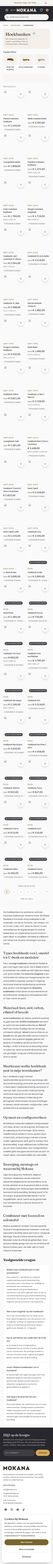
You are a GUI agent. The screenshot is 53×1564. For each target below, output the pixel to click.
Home (5, 25)
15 (46, 892)
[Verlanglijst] (41, 10)
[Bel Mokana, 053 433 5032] (46, 3)
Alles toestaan (26, 1542)
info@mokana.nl (10, 1489)
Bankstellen (16, 25)
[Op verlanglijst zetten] (21, 94)
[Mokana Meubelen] (26, 10)
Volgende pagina (26, 899)
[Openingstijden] (49, 3)
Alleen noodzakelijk (26, 1549)
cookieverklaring (11, 1535)
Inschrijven (42, 1453)
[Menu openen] (7, 10)
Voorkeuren (26, 1556)
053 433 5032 (9, 1485)
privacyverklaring (28, 1535)
